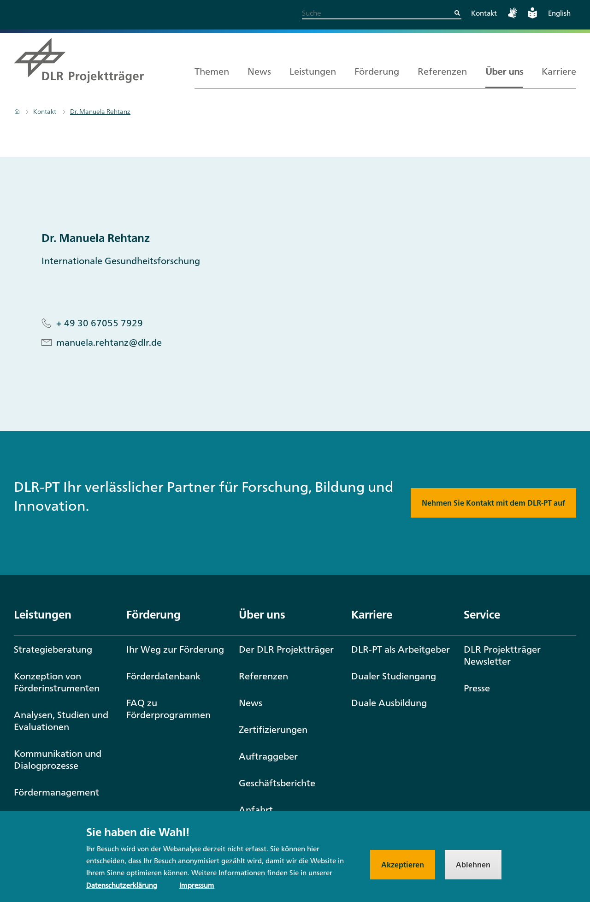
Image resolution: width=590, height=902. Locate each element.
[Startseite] (18, 111)
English (559, 13)
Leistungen (312, 71)
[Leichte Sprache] (532, 16)
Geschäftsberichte (277, 783)
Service (482, 614)
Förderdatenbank (163, 676)
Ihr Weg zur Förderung (175, 649)
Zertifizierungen (273, 729)
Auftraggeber (268, 756)
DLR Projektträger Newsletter (502, 655)
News (259, 71)
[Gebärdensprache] (512, 16)
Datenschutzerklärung (121, 885)
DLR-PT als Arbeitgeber (400, 649)
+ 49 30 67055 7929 (99, 323)
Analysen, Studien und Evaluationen (61, 721)
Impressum (196, 885)
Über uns (504, 71)
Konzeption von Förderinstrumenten (57, 682)
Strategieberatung (53, 649)
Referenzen (442, 71)
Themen (212, 71)
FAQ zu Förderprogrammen (168, 709)
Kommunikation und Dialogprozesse (57, 759)
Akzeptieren (402, 864)
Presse (477, 688)
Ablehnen (473, 864)
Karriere (559, 71)
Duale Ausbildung (389, 703)
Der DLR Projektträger (286, 649)
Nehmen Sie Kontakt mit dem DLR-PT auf (493, 502)
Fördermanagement (56, 792)
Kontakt (484, 13)
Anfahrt (256, 810)
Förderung (376, 71)
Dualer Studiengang (393, 676)
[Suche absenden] (457, 13)
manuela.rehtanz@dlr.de (109, 342)
